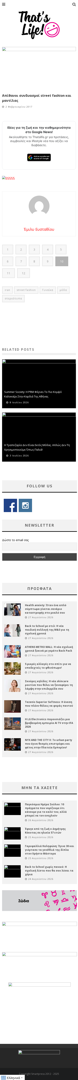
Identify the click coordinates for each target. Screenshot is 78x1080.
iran (7, 290)
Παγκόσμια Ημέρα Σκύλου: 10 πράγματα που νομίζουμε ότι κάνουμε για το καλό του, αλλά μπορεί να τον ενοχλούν (46, 810)
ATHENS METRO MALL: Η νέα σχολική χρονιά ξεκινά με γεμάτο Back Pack (49, 648)
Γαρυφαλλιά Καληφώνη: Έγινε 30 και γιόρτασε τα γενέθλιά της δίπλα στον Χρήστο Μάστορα (49, 849)
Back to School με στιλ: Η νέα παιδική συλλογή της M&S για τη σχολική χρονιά (47, 629)
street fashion (26, 290)
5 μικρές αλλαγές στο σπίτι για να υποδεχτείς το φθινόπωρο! (48, 665)
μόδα (63, 290)
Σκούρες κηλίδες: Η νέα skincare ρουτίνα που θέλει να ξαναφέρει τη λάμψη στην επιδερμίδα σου (49, 684)
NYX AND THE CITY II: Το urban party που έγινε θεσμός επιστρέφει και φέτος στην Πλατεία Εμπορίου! (48, 743)
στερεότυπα (13, 298)
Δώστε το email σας (15, 540)
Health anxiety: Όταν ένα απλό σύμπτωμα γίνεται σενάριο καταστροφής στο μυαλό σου (45, 608)
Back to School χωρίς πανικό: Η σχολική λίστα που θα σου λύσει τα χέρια (49, 870)
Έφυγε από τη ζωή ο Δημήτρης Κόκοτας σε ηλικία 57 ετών (45, 830)
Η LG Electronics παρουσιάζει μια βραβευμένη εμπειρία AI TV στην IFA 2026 (49, 722)
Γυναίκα (47, 290)
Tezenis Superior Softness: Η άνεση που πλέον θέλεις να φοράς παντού (49, 703)
